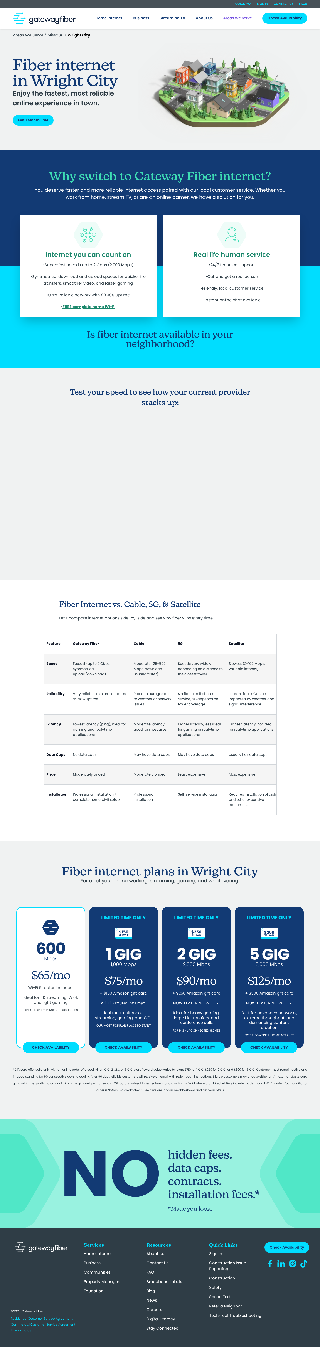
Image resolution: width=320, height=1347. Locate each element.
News (152, 1300)
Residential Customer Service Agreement (42, 1318)
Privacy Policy (21, 1330)
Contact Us (283, 4)
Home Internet (98, 1253)
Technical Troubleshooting (235, 1315)
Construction (222, 1278)
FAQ (150, 1272)
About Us (155, 1253)
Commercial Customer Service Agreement (43, 1324)
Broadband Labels (164, 1281)
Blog (151, 1291)
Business (92, 1263)
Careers (154, 1309)
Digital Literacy (161, 1319)
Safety (215, 1287)
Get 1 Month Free (33, 120)
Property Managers (102, 1281)
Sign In (262, 4)
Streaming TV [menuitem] (172, 18)
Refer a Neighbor (225, 1306)
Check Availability (51, 1047)
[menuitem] (109, 18)
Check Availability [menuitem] (285, 18)
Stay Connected (163, 1328)
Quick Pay (243, 4)
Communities (97, 1272)
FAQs (302, 4)
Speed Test (220, 1296)
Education (94, 1291)
